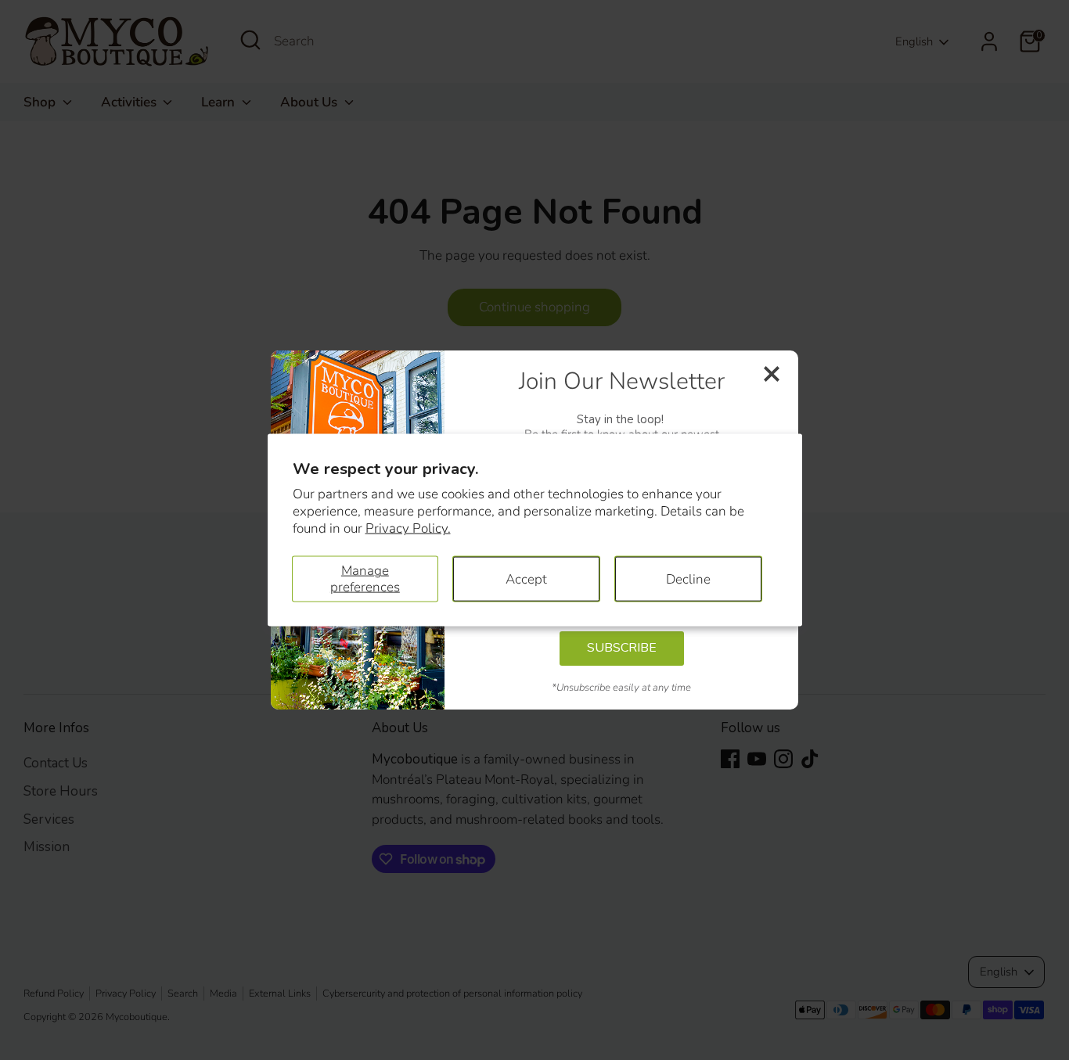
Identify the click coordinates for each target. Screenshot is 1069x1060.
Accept (526, 578)
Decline (688, 578)
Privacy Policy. (408, 528)
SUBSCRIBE (622, 647)
